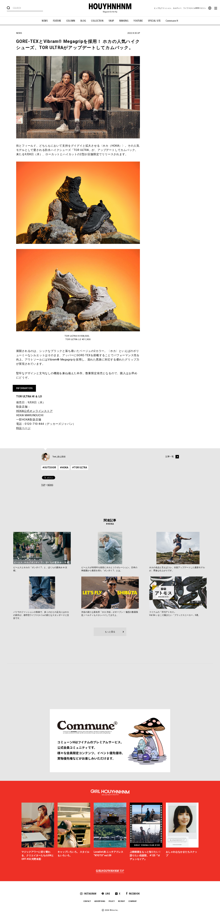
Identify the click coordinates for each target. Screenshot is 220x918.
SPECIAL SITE (154, 20)
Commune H (172, 20)
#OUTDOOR (49, 467)
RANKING (124, 20)
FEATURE (57, 20)
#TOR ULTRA (79, 467)
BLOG (83, 20)
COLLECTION (97, 20)
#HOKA (64, 467)
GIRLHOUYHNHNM (110, 871)
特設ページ (23, 428)
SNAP (111, 20)
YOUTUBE (138, 20)
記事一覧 (170, 456)
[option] (37, 832)
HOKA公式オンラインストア (34, 411)
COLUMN (70, 20)
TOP (43, 485)
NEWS (45, 20)
